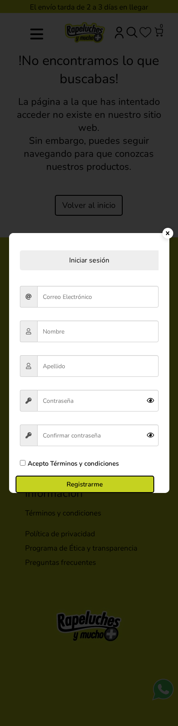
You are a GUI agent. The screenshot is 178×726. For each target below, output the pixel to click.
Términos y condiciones (83, 463)
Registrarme (85, 484)
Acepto (73, 463)
